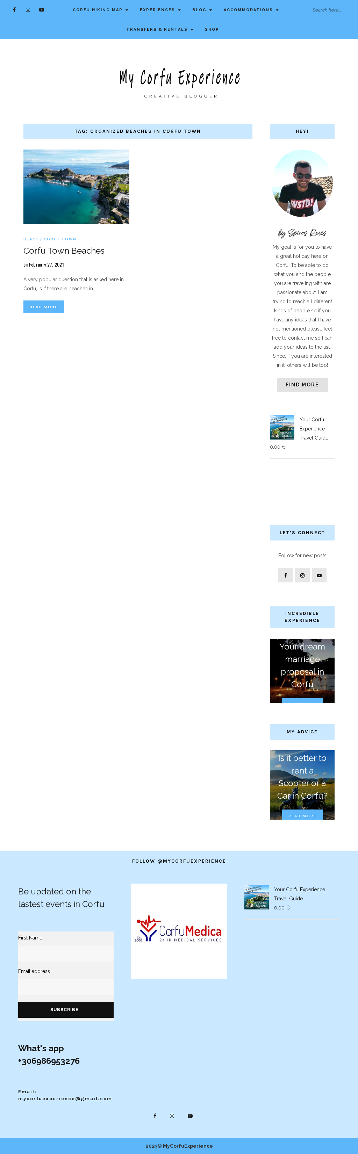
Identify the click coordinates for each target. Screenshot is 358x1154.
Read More (44, 307)
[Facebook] (14, 9)
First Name (30, 938)
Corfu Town (60, 239)
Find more (302, 384)
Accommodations (248, 10)
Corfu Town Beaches (64, 251)
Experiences (157, 10)
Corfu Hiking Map (98, 10)
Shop (212, 29)
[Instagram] (28, 9)
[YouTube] (41, 9)
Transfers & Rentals (157, 29)
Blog (199, 10)
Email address (34, 971)
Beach (31, 239)
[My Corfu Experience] (179, 82)
